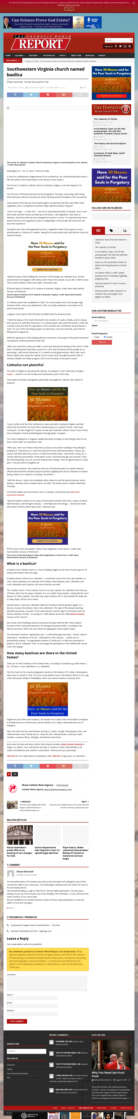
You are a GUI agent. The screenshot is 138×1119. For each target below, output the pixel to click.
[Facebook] (116, 46)
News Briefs (11, 60)
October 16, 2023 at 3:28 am (26, 875)
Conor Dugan (100, 159)
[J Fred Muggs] (51, 1077)
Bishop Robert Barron (102, 1080)
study (9, 374)
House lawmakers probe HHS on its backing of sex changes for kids (19, 851)
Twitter (9, 1069)
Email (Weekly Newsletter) (17, 1073)
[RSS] (129, 46)
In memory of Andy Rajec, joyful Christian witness (109, 154)
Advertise (89, 55)
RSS (8, 1077)
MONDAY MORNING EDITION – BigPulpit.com (31, 931)
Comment (11, 974)
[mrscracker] (51, 1091)
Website (10, 1010)
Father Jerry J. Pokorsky (104, 122)
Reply (11, 908)
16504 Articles (62, 785)
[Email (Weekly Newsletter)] (125, 46)
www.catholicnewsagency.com (58, 789)
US (15, 774)
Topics (62, 55)
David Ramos (100, 137)
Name (10, 994)
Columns (19, 55)
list (8, 666)
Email (9, 1002)
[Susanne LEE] (51, 1043)
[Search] (131, 40)
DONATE (69, 9)
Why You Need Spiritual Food (108, 1074)
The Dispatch (49, 55)
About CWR (76, 55)
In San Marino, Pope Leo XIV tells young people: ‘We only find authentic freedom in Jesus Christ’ (110, 131)
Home (8, 55)
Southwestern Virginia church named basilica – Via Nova (35, 925)
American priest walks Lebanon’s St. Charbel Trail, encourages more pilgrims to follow (110, 293)
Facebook (11, 1065)
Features (33, 55)
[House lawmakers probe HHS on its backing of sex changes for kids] (20, 835)
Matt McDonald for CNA (38, 82)
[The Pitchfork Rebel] (51, 1054)
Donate (101, 55)
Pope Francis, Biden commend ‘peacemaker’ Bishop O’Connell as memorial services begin (76, 853)
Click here (11, 756)
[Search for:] (117, 40)
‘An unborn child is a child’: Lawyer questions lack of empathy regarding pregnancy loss (111, 275)
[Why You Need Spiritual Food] (111, 1055)
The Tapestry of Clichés (105, 119)
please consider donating (71, 744)
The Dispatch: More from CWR (111, 109)
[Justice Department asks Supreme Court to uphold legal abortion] (48, 835)
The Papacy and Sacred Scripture (110, 143)
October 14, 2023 (17, 87)
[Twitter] (120, 46)
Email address (98, 317)
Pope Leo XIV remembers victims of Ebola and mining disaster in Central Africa (111, 265)
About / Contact (68, 1108)
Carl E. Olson (100, 146)
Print (84, 87)
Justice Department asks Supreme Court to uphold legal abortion (47, 850)
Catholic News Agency (36, 87)
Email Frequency (100, 333)
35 (111, 149)
